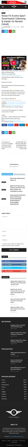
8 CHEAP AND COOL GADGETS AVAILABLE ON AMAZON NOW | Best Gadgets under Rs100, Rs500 (20, 145)
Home (3, 10)
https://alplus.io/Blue (19, 121)
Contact (9, 440)
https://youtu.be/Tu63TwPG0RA (13, 120)
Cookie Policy (14, 442)
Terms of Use (22, 440)
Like (24, 261)
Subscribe (23, 271)
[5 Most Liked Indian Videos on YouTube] (5, 354)
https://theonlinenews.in (14, 166)
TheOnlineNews (6, 26)
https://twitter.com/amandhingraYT (13, 105)
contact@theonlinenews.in (17, 436)
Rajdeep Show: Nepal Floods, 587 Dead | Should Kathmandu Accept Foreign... (18, 283)
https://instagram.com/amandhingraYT (11, 75)
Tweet (10, 125)
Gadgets (7, 10)
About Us (4, 440)
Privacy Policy (15, 440)
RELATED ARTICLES (7, 174)
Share (4, 125)
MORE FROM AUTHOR (19, 174)
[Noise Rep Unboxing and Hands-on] (5, 180)
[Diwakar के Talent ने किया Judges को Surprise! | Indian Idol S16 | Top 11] (5, 334)
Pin (16, 125)
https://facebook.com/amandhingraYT (16, 103)
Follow (23, 264)
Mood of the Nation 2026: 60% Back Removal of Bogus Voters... (18, 300)
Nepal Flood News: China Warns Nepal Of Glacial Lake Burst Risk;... (18, 309)
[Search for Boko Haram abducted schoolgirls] (5, 362)
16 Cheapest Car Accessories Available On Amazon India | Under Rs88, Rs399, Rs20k (7, 145)
